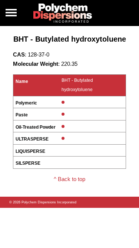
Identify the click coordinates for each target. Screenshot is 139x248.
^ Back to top (69, 179)
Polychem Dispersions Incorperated (62, 13)
